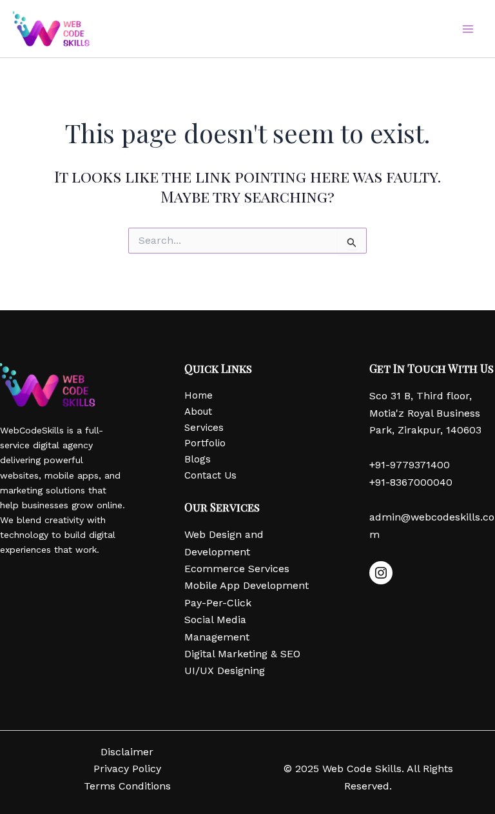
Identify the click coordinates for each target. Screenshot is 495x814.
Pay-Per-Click (217, 603)
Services (204, 427)
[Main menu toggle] (468, 29)
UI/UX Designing (224, 670)
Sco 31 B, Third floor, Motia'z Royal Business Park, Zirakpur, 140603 (425, 413)
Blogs (197, 459)
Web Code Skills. (364, 768)
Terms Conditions (127, 786)
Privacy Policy (127, 768)
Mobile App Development (246, 585)
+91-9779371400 (409, 465)
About (198, 411)
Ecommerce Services (236, 568)
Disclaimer (127, 752)
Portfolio (205, 443)
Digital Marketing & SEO (242, 654)
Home (198, 395)
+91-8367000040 (410, 482)
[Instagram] (381, 572)
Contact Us (210, 475)
